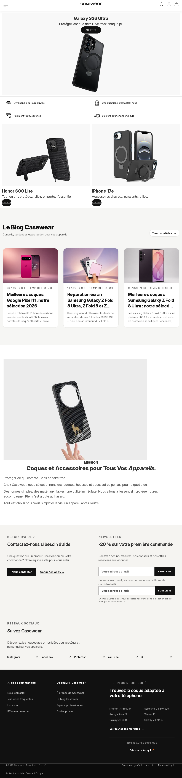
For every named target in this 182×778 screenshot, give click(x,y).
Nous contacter (22, 571)
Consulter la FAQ (52, 572)
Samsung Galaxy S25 (156, 708)
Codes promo (65, 711)
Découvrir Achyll (142, 750)
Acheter (91, 30)
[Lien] (6, 7)
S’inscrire (164, 571)
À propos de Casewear (70, 692)
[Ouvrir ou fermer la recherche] (162, 4)
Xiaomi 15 (149, 714)
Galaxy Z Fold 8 (153, 719)
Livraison (12, 705)
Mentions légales (167, 765)
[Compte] (169, 4)
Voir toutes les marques (126, 728)
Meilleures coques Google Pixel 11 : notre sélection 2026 (28, 300)
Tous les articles (164, 233)
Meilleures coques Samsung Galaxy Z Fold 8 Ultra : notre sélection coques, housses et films (151, 300)
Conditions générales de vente (138, 765)
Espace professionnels (70, 705)
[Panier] (176, 4)
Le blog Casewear (67, 699)
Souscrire (165, 590)
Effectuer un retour (18, 711)
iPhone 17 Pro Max (120, 708)
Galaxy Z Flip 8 (118, 719)
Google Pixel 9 (118, 714)
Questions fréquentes (20, 699)
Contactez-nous (128, 102)
